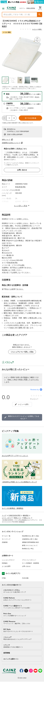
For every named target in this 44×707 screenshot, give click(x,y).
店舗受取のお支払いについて (11, 143)
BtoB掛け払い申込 (28, 548)
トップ (4, 515)
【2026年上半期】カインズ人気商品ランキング (19, 482)
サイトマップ (6, 539)
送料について (6, 139)
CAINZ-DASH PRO (14, 515)
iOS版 (4, 578)
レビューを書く (37, 29)
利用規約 (5, 563)
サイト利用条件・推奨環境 (30, 563)
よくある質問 (6, 566)
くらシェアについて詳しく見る (22, 352)
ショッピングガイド (8, 560)
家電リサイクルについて (30, 545)
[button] (39, 14)
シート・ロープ (7, 518)
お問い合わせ (22, 170)
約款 (25, 377)
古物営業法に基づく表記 (30, 539)
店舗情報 (5, 542)
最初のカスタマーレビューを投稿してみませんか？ (23, 417)
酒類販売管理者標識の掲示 (30, 542)
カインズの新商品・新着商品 (12, 508)
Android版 (25, 578)
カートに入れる (30, 118)
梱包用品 (26, 515)
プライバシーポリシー (29, 560)
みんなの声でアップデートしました (15, 456)
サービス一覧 (6, 536)
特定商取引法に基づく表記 (30, 536)
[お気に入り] (37, 40)
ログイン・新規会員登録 (27, 8)
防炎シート (17, 518)
